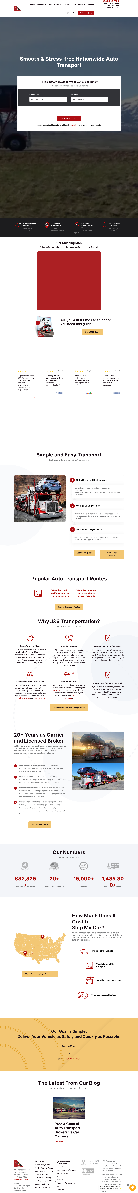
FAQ (74, 4)
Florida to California (86, 593)
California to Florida (60, 590)
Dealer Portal (70, 13)
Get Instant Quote (86, 13)
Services (40, 4)
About (80, 4)
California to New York (86, 590)
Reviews (67, 4)
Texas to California (86, 596)
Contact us (73, 125)
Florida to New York (60, 596)
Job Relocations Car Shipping (45, 1181)
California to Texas (60, 593)
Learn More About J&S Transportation (69, 707)
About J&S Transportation (66, 1183)
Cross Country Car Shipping (45, 1165)
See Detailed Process (112, 554)
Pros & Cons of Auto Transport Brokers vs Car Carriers (67, 1130)
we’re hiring (58, 690)
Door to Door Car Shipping (44, 1171)
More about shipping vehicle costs (39, 974)
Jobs (58, 1186)
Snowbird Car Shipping (43, 1187)
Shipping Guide (62, 1173)
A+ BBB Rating (39, 698)
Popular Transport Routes (69, 607)
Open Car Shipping (41, 1174)
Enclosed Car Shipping (43, 1178)
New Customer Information (66, 1170)
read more (59, 1141)
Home (32, 4)
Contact (91, 4)
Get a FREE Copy (92, 332)
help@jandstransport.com (24, 1179)
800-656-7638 (72, 1059)
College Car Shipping (42, 1184)
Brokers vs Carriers (40, 825)
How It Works (54, 4)
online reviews (24, 698)
